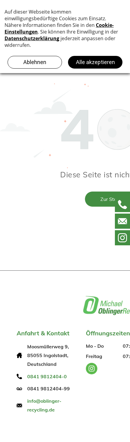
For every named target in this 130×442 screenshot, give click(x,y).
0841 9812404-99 (48, 389)
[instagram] (91, 369)
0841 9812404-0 (47, 376)
